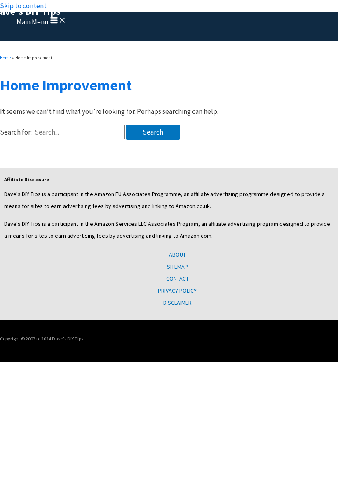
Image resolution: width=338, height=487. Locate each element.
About (177, 254)
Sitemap (177, 266)
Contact (177, 278)
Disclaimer (177, 302)
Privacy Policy (177, 290)
